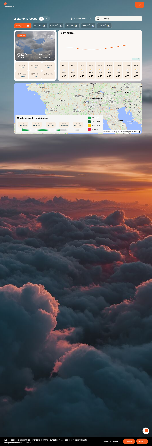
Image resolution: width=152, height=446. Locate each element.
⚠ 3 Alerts (22, 35)
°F (47, 19)
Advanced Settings (111, 441)
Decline (129, 441)
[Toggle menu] (147, 5)
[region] (78, 108)
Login (139, 5)
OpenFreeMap (104, 132)
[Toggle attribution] (139, 131)
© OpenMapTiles (114, 132)
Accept (142, 441)
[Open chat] (145, 431)
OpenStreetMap (132, 132)
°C (41, 19)
